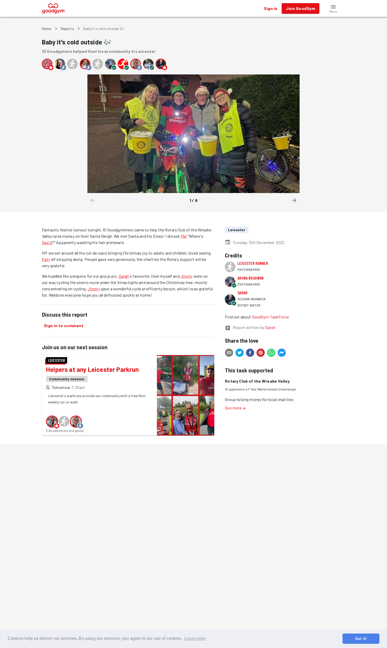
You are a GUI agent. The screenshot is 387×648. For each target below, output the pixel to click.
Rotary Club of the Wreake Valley (257, 380)
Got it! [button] (361, 638)
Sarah (124, 276)
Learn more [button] (195, 638)
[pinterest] (260, 353)
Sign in (270, 8)
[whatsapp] (271, 353)
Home (46, 28)
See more (233, 407)
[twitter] (239, 353)
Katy (46, 259)
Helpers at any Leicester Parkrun (92, 369)
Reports (67, 28)
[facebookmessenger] (281, 353)
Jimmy (186, 276)
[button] (333, 8)
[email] (229, 353)
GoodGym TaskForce (270, 316)
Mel (184, 236)
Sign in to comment (63, 325)
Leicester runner (252, 263)
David (47, 242)
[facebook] (250, 353)
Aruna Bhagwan (250, 277)
